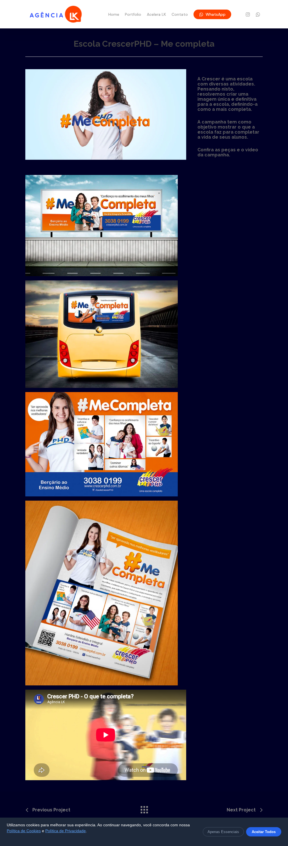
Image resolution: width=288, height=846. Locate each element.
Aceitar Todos (264, 832)
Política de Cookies (24, 831)
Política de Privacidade (65, 831)
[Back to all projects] (144, 808)
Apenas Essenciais (223, 832)
